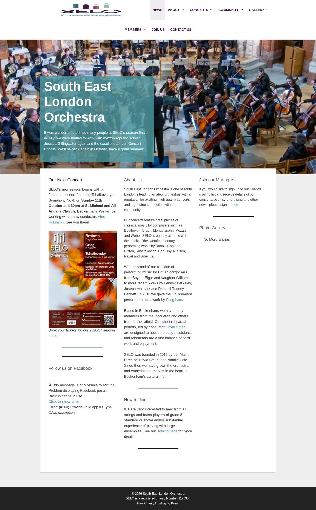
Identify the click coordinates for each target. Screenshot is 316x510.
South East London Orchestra (77, 101)
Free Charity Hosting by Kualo (158, 503)
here (52, 336)
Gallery (256, 10)
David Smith (175, 327)
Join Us (158, 29)
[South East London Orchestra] (91, 10)
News (157, 10)
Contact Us (180, 29)
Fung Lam (174, 300)
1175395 (184, 498)
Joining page (167, 431)
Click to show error (64, 401)
